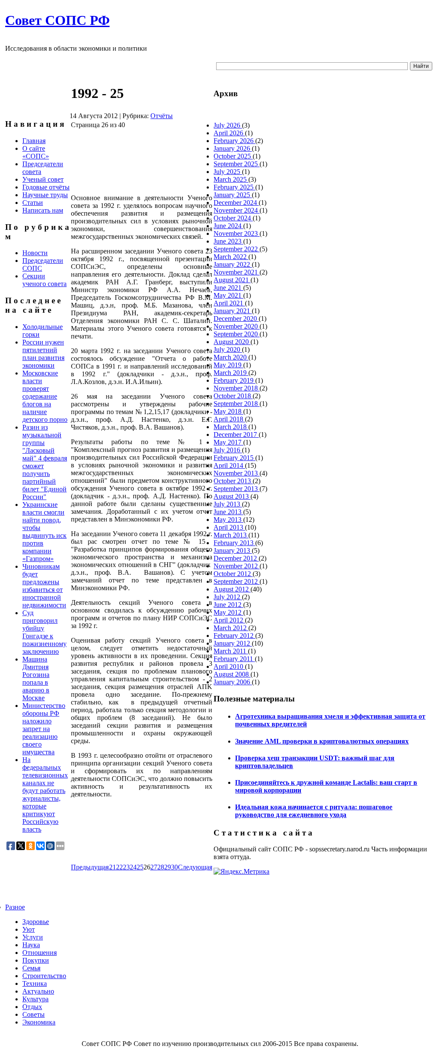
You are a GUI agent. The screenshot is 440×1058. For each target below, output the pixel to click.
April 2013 (229, 527)
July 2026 (228, 125)
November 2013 (237, 473)
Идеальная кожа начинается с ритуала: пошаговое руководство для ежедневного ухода (313, 810)
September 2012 (237, 581)
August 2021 (232, 280)
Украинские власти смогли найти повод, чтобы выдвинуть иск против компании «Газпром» (44, 531)
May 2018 (228, 411)
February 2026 (234, 140)
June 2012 (228, 604)
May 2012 (228, 612)
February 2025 (234, 187)
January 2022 (233, 264)
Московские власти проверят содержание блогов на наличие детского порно (44, 396)
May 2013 (228, 519)
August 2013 (232, 496)
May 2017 (228, 442)
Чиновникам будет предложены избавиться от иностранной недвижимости (44, 586)
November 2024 (237, 210)
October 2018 (233, 395)
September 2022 (237, 249)
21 (112, 867)
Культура (35, 999)
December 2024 (236, 202)
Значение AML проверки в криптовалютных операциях (322, 741)
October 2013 (233, 481)
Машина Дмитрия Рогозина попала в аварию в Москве (35, 678)
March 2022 (231, 256)
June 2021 (228, 287)
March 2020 (231, 357)
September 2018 (237, 403)
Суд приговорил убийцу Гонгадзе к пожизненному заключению (44, 632)
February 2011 (234, 658)
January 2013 (233, 550)
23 (126, 867)
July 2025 (228, 171)
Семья (31, 968)
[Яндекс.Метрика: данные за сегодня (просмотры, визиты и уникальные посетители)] (241, 871)
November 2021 (237, 272)
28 (160, 867)
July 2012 (228, 597)
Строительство (44, 975)
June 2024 (228, 225)
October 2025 (233, 156)
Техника (34, 983)
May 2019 (228, 365)
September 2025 (237, 164)
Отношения (39, 952)
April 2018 (229, 419)
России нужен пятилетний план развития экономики (43, 353)
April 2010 (229, 666)
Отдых (32, 1006)
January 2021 (233, 310)
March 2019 (231, 372)
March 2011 (231, 651)
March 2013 (231, 535)
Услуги (32, 937)
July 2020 (228, 349)
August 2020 (232, 341)
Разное (15, 907)
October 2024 (233, 218)
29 (167, 867)
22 (119, 867)
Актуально (38, 991)
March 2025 (231, 179)
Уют (28, 929)
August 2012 (232, 589)
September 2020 (237, 334)
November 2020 (237, 326)
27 (153, 867)
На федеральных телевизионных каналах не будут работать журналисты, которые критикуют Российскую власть (45, 794)
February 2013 (234, 542)
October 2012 (233, 573)
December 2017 (236, 434)
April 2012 (229, 620)
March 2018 (231, 426)
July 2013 (228, 504)
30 (174, 867)
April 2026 (229, 133)
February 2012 (234, 635)
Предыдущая (90, 867)
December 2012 (236, 558)
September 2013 (237, 488)
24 (133, 867)
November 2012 (237, 566)
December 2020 (236, 318)
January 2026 (233, 148)
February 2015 (234, 457)
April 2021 (229, 303)
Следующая (195, 867)
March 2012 (231, 627)
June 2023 (228, 241)
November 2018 (237, 388)
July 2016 (228, 450)
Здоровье (35, 921)
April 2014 (229, 465)
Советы (33, 1014)
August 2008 (232, 674)
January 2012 (233, 643)
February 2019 (234, 380)
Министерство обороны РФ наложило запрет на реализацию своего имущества (43, 729)
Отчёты (161, 115)
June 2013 (228, 511)
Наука (31, 944)
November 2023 (237, 233)
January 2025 (233, 194)
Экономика (38, 1022)
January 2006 (233, 682)
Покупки (35, 960)
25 (140, 867)
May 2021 (228, 295)
